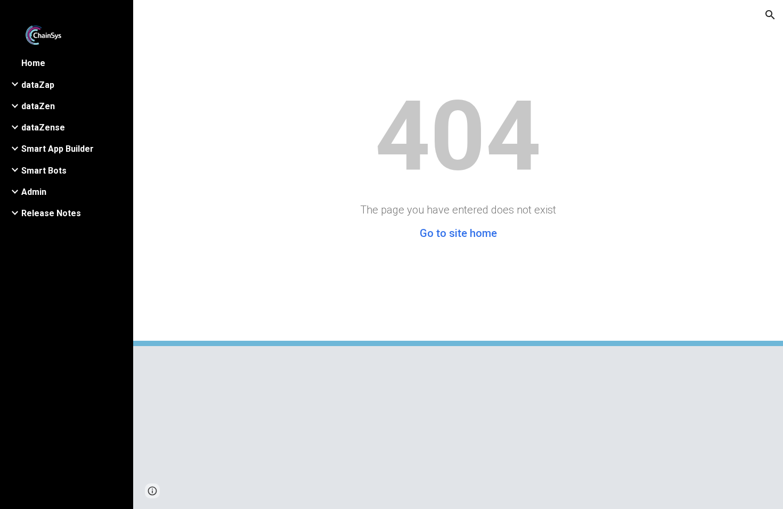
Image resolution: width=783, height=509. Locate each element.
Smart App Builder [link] (57, 149)
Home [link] (33, 63)
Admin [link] (33, 192)
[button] (770, 15)
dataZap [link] (37, 85)
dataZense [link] (43, 127)
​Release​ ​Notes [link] (51, 213)
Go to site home (458, 233)
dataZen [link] (38, 106)
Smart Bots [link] (44, 171)
